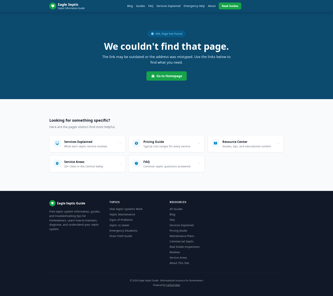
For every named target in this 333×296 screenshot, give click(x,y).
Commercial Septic (182, 241)
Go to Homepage (169, 76)
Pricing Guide (178, 230)
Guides (140, 6)
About (212, 6)
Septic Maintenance (122, 214)
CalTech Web (173, 285)
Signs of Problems (121, 220)
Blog (130, 6)
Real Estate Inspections (185, 247)
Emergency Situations (123, 230)
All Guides (176, 209)
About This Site (179, 263)
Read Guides (230, 6)
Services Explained (168, 6)
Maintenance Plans (182, 236)
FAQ (150, 6)
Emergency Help (194, 6)
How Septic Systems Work (125, 209)
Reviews (175, 252)
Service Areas (178, 257)
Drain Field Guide (120, 236)
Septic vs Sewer (119, 225)
